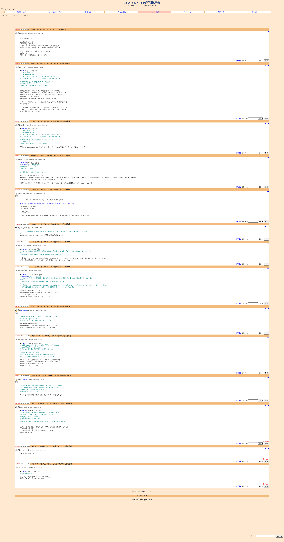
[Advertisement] (142, 23)
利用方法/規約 (121, 12)
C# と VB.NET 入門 (54, 12)
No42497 (24, 410)
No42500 (24, 471)
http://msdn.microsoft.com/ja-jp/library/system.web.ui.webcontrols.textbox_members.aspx (47, 203)
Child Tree (142, 540)
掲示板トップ (21, 12)
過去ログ (254, 12)
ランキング (187, 12)
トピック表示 (154, 12)
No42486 (24, 274)
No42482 (24, 249)
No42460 (24, 163)
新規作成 (88, 12)
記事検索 (221, 12)
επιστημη (24, 310)
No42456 (24, 71)
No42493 (24, 343)
